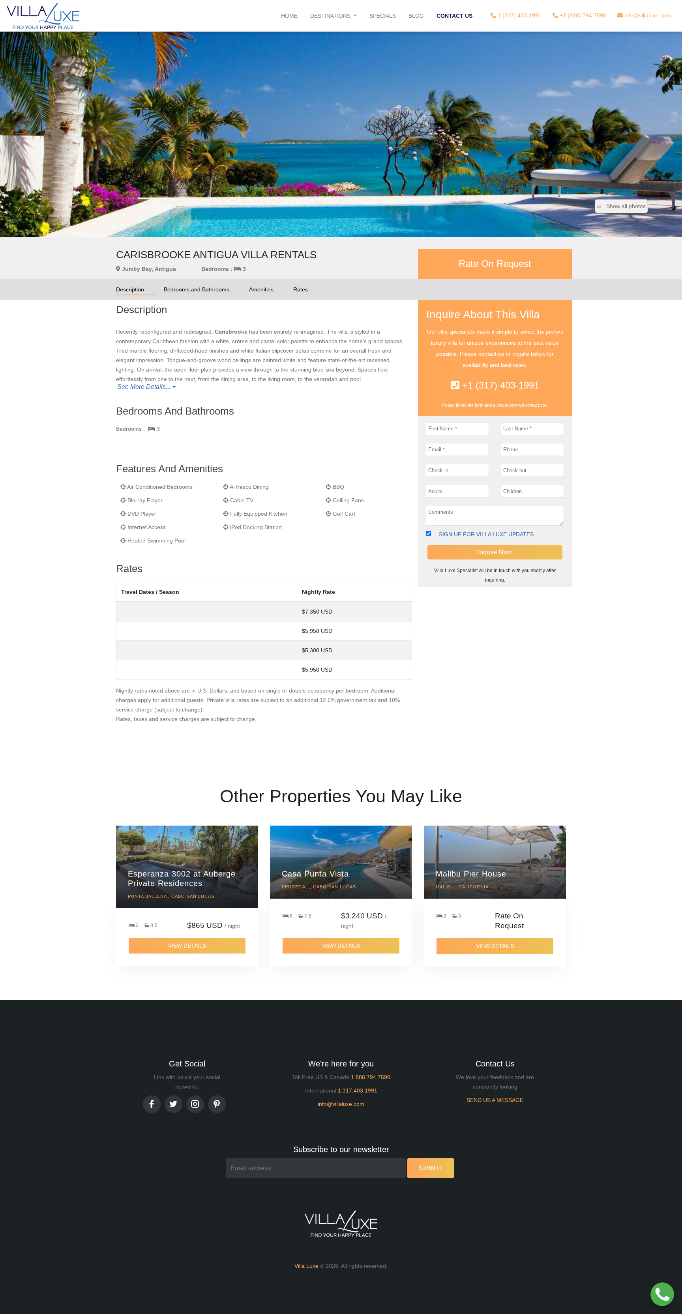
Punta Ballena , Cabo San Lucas (171, 896)
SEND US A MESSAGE (495, 1100)
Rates (300, 289)
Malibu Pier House (471, 873)
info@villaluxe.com (647, 15)
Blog (416, 16)
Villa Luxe (306, 1266)
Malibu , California (462, 886)
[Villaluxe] (43, 16)
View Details (187, 945)
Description (130, 289)
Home (289, 16)
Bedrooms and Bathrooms (196, 289)
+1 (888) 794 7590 (582, 15)
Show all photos (625, 206)
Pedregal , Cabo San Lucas (319, 886)
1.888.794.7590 (370, 1077)
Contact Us (454, 16)
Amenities (261, 289)
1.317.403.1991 (357, 1090)
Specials (382, 16)
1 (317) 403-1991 (518, 15)
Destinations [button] (331, 16)
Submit (430, 1168)
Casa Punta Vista (315, 873)
